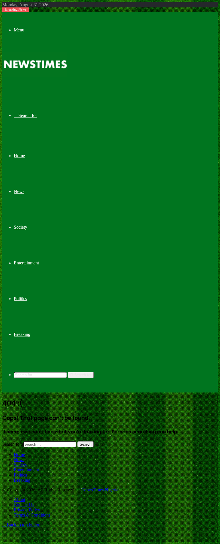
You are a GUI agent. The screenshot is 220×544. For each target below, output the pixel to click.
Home (19, 155)
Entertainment (26, 262)
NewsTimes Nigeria (100, 489)
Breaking (22, 334)
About (19, 499)
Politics (20, 298)
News (19, 191)
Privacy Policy (27, 509)
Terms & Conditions (32, 515)
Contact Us (24, 504)
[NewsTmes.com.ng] (34, 75)
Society (20, 227)
